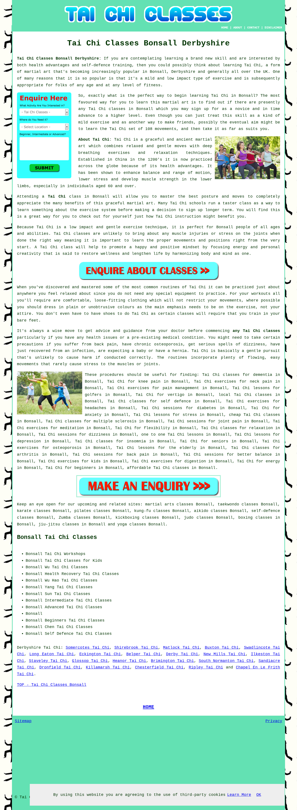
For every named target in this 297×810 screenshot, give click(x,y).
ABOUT (237, 27)
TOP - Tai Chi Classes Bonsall (51, 685)
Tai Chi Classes (101, 574)
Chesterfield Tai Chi (159, 667)
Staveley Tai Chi (48, 661)
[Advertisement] (243, 577)
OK (258, 795)
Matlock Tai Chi (181, 647)
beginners (85, 468)
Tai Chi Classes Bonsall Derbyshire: (60, 58)
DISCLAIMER (273, 27)
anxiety (93, 415)
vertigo (176, 395)
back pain (138, 454)
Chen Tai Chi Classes (69, 627)
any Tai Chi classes (256, 331)
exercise (99, 122)
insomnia (136, 441)
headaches (95, 408)
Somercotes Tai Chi (87, 647)
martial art (175, 102)
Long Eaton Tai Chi (51, 654)
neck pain (261, 381)
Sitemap (23, 721)
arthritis (27, 454)
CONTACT (253, 27)
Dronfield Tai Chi (60, 667)
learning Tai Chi (242, 65)
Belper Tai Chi (143, 654)
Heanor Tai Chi (129, 661)
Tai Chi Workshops (65, 554)
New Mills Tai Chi (225, 654)
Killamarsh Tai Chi (108, 667)
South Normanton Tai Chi (226, 661)
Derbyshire (29, 647)
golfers (93, 395)
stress (190, 415)
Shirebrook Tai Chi (136, 647)
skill (221, 58)
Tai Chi (219, 95)
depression (29, 441)
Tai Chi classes (107, 109)
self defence (176, 401)
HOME (224, 27)
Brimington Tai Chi (172, 661)
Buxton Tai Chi (222, 647)
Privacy (273, 721)
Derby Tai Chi (182, 654)
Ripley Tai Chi (206, 667)
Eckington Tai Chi (100, 654)
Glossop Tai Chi (90, 661)
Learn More (239, 795)
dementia (262, 375)
